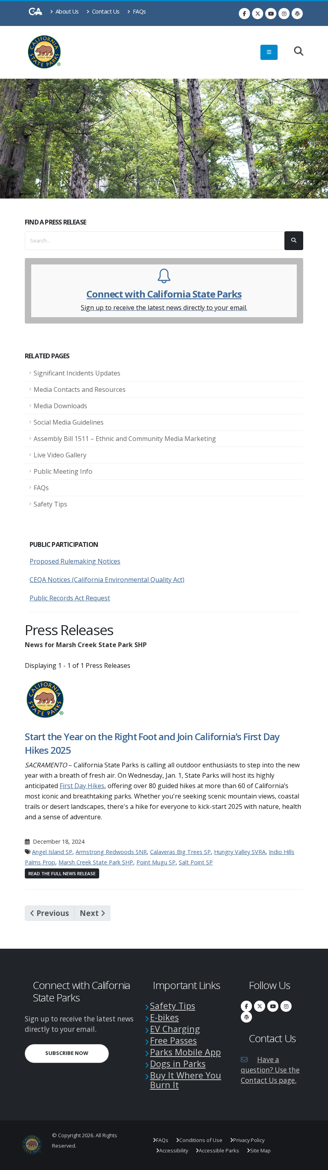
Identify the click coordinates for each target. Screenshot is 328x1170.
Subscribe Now (77, 1053)
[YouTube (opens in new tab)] (270, 13)
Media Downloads (60, 405)
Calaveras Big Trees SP (180, 852)
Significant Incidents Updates (77, 373)
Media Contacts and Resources (80, 389)
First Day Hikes (82, 785)
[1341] (45, 698)
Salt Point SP (196, 862)
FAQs (138, 11)
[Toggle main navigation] (269, 52)
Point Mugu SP (156, 862)
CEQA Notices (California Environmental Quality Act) (107, 579)
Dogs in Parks (178, 1063)
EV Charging (175, 1029)
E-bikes (164, 1017)
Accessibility (173, 1150)
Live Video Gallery (60, 455)
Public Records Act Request (70, 598)
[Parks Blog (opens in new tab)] (297, 13)
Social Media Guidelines (69, 422)
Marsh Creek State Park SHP (95, 862)
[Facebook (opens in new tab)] (244, 13)
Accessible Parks (219, 1150)
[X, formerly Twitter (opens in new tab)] (257, 13)
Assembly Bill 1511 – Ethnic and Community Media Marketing (125, 438)
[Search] (294, 51)
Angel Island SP (52, 852)
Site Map (260, 1150)
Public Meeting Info (63, 471)
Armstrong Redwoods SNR (111, 852)
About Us (66, 11)
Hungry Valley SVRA (240, 852)
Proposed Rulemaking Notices (75, 561)
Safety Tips (50, 504)
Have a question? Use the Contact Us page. (270, 1070)
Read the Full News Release (62, 873)
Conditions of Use (200, 1140)
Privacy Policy (248, 1140)
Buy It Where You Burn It (185, 1080)
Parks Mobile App (185, 1052)
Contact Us (105, 11)
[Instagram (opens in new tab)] (284, 13)
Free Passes (173, 1040)
